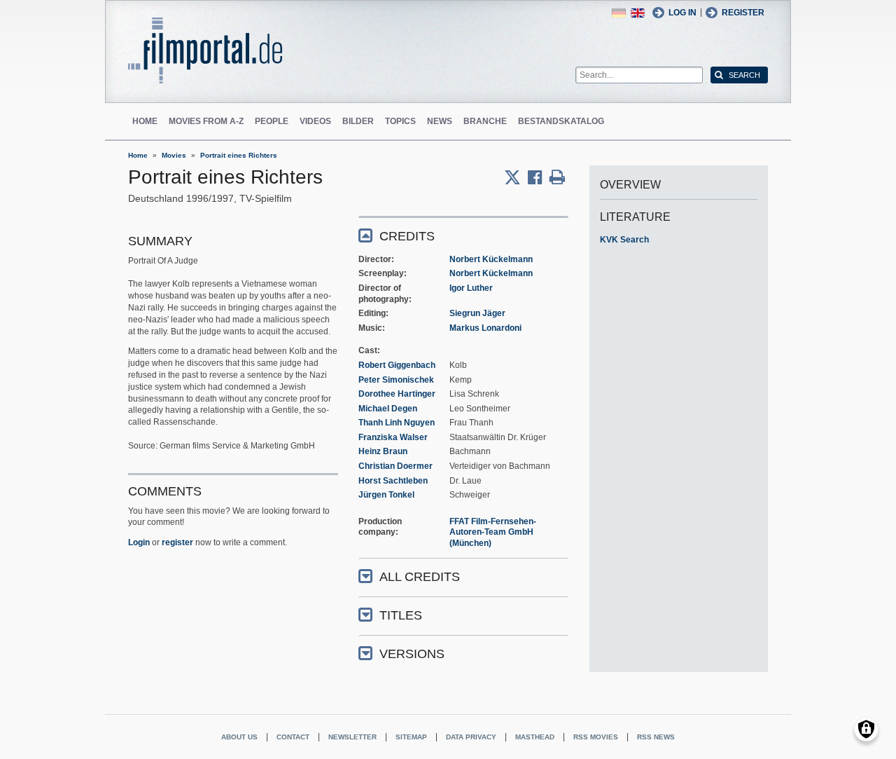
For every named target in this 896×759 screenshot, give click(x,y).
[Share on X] (516, 177)
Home (145, 121)
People (271, 121)
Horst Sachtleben (393, 481)
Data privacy (471, 737)
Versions (411, 654)
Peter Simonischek (396, 380)
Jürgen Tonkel (386, 495)
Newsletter (352, 737)
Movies (174, 155)
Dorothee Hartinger (396, 394)
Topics (400, 121)
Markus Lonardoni (485, 328)
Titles (400, 615)
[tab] (463, 235)
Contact (292, 737)
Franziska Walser (393, 437)
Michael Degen (387, 408)
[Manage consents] (866, 729)
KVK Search (624, 240)
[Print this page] (557, 177)
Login (139, 542)
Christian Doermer (395, 466)
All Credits (419, 577)
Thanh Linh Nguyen (396, 423)
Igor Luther (471, 288)
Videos (315, 121)
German (618, 13)
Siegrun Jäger (477, 313)
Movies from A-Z (206, 121)
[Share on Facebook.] (539, 177)
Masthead (534, 737)
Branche (485, 121)
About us (239, 737)
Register (743, 13)
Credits (407, 236)
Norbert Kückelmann (491, 259)
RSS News (656, 737)
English (637, 13)
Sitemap (411, 737)
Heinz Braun (382, 451)
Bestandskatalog (561, 121)
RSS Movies (595, 737)
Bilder (358, 121)
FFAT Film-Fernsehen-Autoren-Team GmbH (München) (492, 532)
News (439, 121)
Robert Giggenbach (396, 365)
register (177, 542)
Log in (682, 13)
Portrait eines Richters (238, 155)
